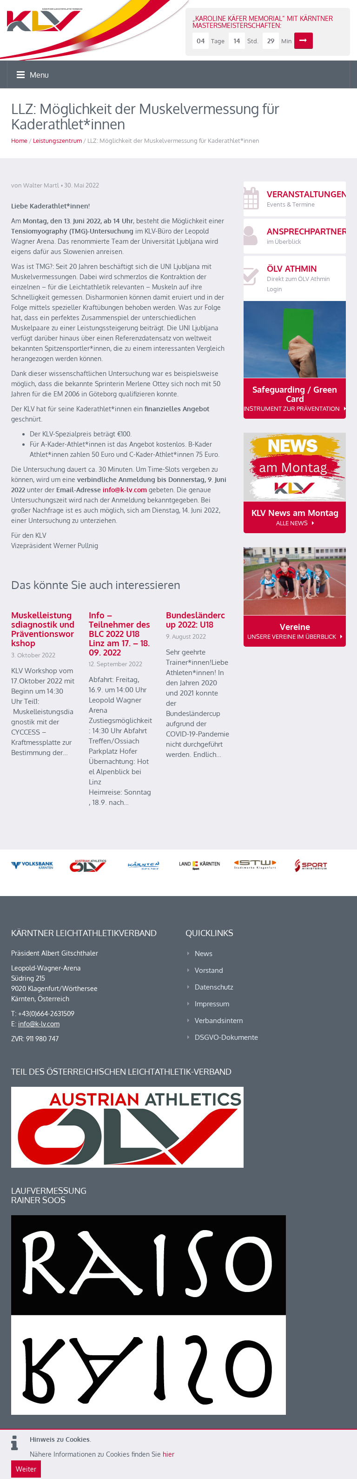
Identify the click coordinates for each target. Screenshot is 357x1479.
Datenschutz (214, 987)
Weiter (26, 1469)
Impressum (212, 1003)
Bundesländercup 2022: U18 (195, 619)
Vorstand (209, 970)
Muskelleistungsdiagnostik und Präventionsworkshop (42, 629)
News (203, 953)
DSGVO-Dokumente (226, 1037)
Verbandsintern (219, 1020)
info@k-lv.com (125, 490)
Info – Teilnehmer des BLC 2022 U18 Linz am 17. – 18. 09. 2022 (119, 633)
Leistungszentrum (57, 140)
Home (19, 140)
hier (168, 1454)
